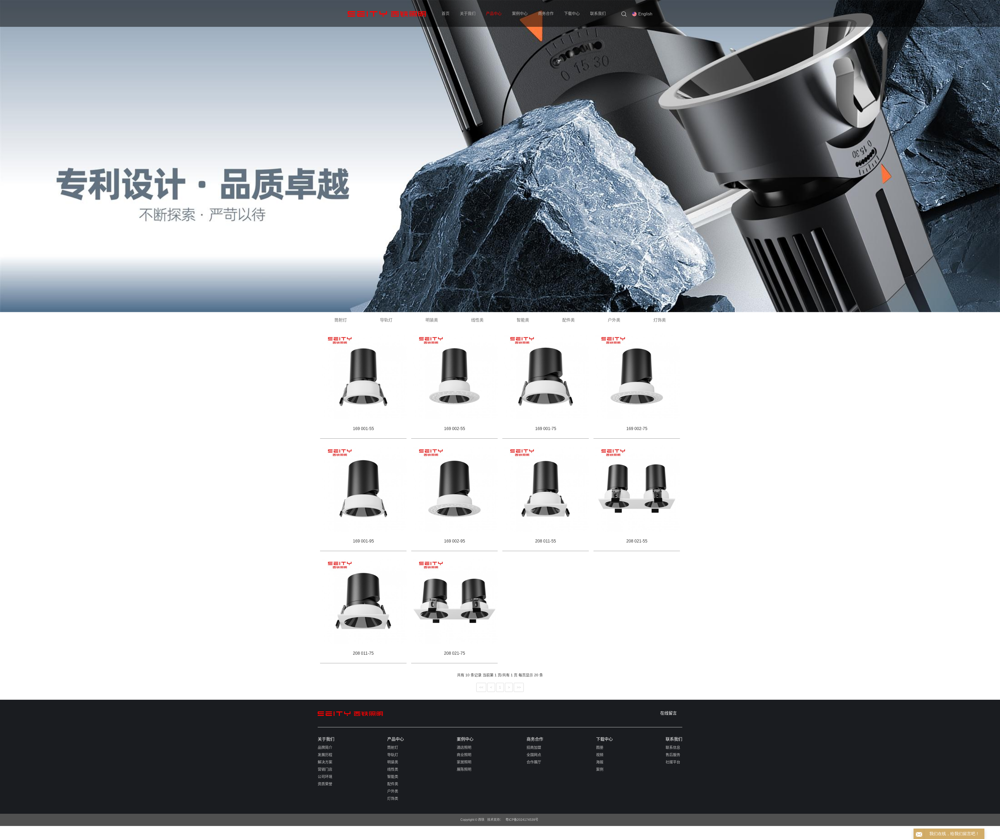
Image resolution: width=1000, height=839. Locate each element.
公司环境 (325, 776)
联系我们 (598, 13)
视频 (599, 755)
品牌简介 (325, 747)
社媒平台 (673, 762)
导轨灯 (386, 320)
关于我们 (468, 13)
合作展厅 (534, 762)
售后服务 (673, 755)
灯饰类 (659, 320)
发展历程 (325, 755)
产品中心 (494, 13)
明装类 (432, 320)
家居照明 (464, 762)
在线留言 (668, 713)
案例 (599, 769)
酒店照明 (464, 747)
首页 (445, 13)
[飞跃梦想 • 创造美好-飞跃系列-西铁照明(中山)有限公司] (350, 713)
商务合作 (546, 13)
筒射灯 (340, 320)
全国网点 (534, 755)
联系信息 (673, 747)
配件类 (568, 320)
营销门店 (325, 769)
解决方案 (325, 762)
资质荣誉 (325, 784)
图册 (599, 747)
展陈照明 (464, 769)
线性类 (477, 320)
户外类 (614, 320)
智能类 (523, 320)
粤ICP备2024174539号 (521, 820)
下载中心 (572, 13)
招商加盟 (534, 747)
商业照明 (464, 755)
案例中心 (520, 13)
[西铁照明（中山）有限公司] (387, 14)
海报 (599, 762)
